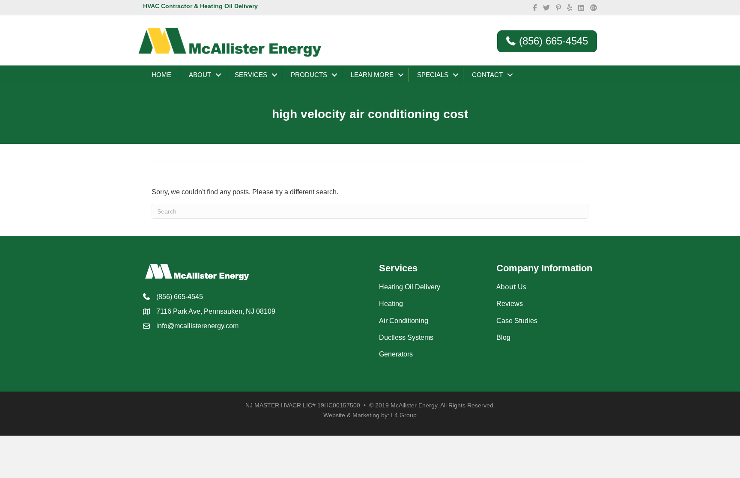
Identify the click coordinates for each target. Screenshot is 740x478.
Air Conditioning (403, 320)
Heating (391, 303)
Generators (396, 354)
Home (161, 74)
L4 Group (404, 415)
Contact (487, 74)
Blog (503, 337)
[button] (218, 75)
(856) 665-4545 (179, 296)
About (200, 74)
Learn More (372, 74)
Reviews (509, 303)
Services (251, 74)
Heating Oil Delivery (409, 287)
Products (309, 74)
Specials (432, 74)
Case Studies (516, 320)
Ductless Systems (406, 337)
